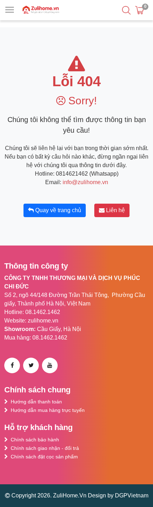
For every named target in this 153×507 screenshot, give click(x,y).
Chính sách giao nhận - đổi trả (45, 448)
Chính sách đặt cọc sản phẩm (44, 456)
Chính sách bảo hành (35, 439)
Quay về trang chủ (57, 210)
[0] (139, 10)
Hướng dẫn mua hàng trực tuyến (48, 410)
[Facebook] (12, 365)
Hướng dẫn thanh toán (36, 401)
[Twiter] (31, 365)
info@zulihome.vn (85, 182)
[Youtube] (50, 365)
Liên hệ (115, 210)
